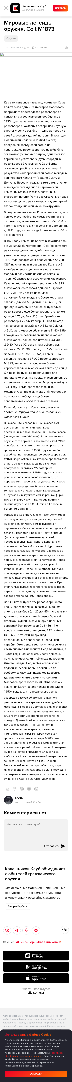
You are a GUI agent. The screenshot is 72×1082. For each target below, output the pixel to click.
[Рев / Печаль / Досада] (36, 789)
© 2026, (30, 942)
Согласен (36, 1073)
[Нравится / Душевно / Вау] (29, 789)
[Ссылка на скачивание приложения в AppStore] (36, 978)
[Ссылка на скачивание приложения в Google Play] (36, 967)
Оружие (11, 38)
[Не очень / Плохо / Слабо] (14, 789)
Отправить (51, 846)
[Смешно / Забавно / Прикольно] (21, 789)
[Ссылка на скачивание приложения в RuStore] (36, 955)
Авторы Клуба (16, 906)
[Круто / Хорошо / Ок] (7, 789)
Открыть (60, 8)
